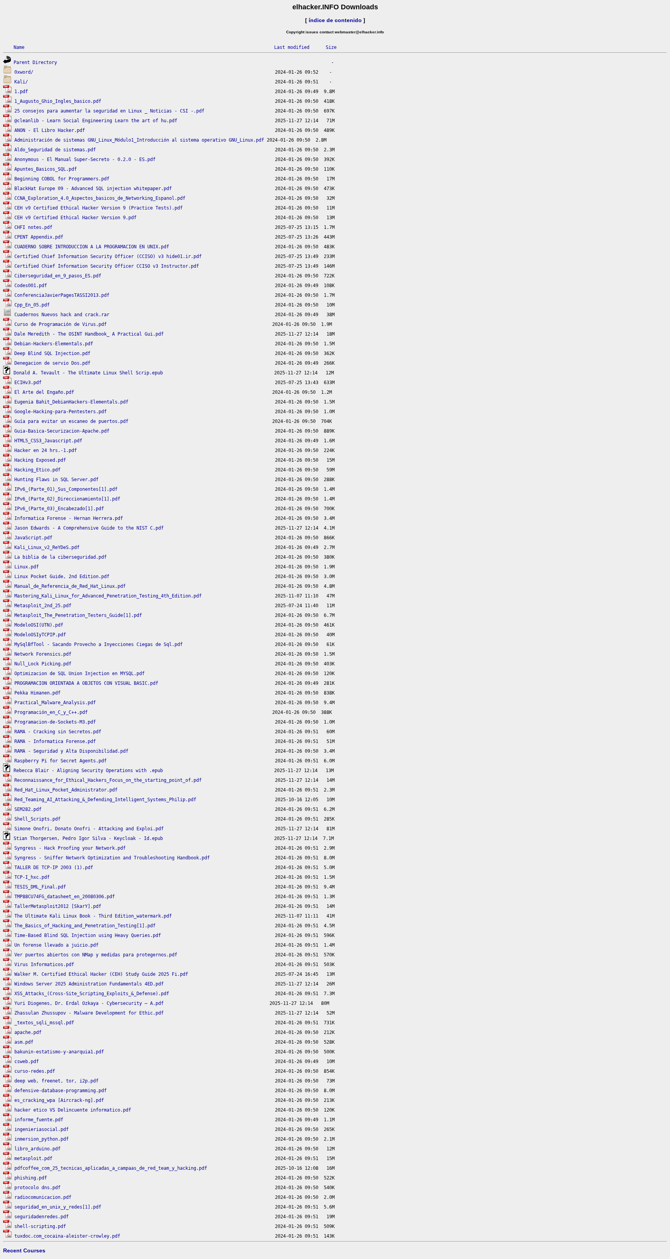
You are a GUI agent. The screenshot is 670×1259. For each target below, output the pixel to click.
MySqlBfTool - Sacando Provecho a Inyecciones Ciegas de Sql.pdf (98, 644)
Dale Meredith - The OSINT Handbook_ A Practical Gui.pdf (89, 334)
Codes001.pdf (30, 285)
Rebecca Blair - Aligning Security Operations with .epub (88, 770)
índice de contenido (335, 20)
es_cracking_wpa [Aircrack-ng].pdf (59, 1100)
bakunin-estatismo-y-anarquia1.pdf (59, 1052)
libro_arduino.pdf (37, 1149)
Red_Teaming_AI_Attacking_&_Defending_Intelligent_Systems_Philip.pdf (105, 799)
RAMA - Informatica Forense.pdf (55, 741)
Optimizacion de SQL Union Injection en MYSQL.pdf (79, 673)
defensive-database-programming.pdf (60, 1090)
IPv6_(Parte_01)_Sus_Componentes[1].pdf (65, 489)
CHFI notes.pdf (33, 227)
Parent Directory (35, 62)
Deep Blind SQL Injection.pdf (52, 353)
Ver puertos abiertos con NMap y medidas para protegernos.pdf (95, 955)
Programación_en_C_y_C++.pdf (51, 712)
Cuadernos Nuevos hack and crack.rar (61, 314)
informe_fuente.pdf (38, 1119)
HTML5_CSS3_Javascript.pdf (48, 440)
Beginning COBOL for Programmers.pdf (61, 179)
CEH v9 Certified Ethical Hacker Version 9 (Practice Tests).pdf (98, 208)
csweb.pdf (26, 1061)
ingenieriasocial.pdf (41, 1129)
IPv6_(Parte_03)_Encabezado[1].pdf (59, 508)
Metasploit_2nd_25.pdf (42, 605)
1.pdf (21, 91)
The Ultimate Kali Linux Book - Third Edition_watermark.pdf (93, 916)
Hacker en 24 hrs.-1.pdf (45, 450)
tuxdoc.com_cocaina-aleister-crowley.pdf (67, 1236)
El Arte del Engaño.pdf (44, 392)
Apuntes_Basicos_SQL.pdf (45, 169)
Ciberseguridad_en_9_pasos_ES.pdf (57, 276)
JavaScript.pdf (33, 537)
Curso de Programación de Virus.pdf (60, 324)
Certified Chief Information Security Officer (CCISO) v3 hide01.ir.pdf (108, 256)
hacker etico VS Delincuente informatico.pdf (72, 1110)
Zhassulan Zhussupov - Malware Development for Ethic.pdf (89, 1013)
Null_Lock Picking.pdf (42, 664)
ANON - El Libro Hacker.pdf (49, 130)
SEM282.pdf (27, 809)
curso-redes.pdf (34, 1071)
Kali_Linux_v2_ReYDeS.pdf (46, 547)
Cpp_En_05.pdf (32, 305)
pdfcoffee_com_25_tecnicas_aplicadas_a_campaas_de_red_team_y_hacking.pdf (110, 1168)
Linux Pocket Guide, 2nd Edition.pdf (61, 576)
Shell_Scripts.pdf (37, 819)
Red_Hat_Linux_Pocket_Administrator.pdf (65, 790)
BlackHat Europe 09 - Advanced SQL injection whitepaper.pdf (93, 188)
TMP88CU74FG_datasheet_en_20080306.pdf (64, 896)
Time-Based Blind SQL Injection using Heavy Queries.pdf (87, 935)
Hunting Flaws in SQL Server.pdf (56, 479)
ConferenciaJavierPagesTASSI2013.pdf (61, 295)
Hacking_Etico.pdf (37, 470)
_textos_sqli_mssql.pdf (44, 1022)
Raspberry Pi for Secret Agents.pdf (60, 761)
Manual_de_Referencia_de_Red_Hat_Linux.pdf (70, 586)
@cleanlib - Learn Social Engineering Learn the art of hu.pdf (95, 120)
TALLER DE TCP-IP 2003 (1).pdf (53, 867)
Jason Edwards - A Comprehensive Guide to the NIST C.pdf (89, 528)
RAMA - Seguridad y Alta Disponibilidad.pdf (71, 751)
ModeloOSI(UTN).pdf (38, 625)
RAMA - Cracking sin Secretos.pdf (57, 731)
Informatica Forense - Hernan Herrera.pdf (68, 518)
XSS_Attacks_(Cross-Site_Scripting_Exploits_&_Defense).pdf (91, 993)
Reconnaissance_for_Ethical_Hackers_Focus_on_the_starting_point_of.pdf (108, 780)
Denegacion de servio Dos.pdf (52, 363)
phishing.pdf (30, 1178)
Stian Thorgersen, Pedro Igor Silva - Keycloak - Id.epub (88, 838)
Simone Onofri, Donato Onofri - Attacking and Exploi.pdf (89, 828)
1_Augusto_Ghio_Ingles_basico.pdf (57, 101)
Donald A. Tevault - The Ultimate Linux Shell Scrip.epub (88, 373)
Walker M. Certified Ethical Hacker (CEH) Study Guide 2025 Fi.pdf (101, 974)
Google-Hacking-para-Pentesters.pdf (60, 411)
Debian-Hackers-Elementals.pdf (53, 343)
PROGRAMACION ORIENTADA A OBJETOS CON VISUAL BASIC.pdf (86, 683)
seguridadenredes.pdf (41, 1216)
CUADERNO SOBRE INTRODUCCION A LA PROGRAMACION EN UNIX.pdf (91, 246)
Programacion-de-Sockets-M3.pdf (55, 722)
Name (19, 47)
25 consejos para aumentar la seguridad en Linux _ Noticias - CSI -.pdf (109, 111)
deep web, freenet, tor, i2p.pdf (56, 1081)
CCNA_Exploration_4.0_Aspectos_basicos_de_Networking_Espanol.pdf (99, 198)
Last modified (291, 47)
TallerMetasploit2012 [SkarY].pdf (57, 906)
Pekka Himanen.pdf (37, 693)
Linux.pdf (26, 567)
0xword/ (23, 72)
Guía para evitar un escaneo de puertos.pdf (71, 421)
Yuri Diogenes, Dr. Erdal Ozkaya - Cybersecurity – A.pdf (89, 1003)
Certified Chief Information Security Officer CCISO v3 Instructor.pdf (106, 266)
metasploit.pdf (33, 1158)
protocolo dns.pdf (37, 1187)
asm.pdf (23, 1042)
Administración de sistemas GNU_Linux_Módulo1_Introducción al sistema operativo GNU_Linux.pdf (139, 140)
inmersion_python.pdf (41, 1139)
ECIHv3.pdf (27, 382)
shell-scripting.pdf (40, 1226)
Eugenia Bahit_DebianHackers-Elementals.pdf (71, 402)
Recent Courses (24, 1250)
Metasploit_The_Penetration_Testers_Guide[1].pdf (78, 615)
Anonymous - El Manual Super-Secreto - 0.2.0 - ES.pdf (84, 159)
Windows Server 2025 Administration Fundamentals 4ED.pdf (89, 984)
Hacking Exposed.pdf (40, 460)
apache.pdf (27, 1032)
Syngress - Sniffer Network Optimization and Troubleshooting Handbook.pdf (112, 858)
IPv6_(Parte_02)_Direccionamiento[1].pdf (67, 499)
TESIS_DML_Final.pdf (40, 887)
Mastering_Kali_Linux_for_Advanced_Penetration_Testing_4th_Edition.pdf (108, 596)
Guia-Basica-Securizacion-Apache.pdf (61, 431)
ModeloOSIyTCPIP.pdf (40, 634)
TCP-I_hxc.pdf (32, 877)
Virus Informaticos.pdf (44, 964)
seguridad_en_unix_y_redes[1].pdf (57, 1207)
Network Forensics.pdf (42, 654)
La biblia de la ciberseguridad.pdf (60, 557)
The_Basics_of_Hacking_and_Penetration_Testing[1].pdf (84, 925)
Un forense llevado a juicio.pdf (56, 945)
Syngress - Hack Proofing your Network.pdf (70, 848)
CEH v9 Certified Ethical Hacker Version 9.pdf (75, 217)
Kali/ (21, 82)
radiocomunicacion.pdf (42, 1197)
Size (331, 47)
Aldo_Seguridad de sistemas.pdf (55, 149)
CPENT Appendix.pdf (38, 237)
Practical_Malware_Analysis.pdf (55, 702)
